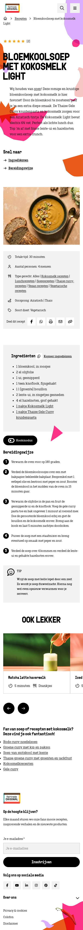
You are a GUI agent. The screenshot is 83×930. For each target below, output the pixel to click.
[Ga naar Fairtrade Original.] (5, 18)
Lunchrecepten (25, 281)
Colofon (8, 917)
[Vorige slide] (9, 708)
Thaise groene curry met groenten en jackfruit (37, 758)
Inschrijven (42, 862)
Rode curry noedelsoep (20, 742)
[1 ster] (5, 41)
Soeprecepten (45, 281)
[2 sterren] (10, 41)
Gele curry (10, 769)
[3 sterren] (14, 41)
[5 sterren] (23, 41)
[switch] (20, 440)
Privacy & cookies (15, 910)
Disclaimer (10, 923)
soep (37, 89)
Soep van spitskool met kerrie (25, 753)
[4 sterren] (19, 41)
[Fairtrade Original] (11, 798)
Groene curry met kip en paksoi (26, 747)
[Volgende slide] (23, 708)
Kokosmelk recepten (54, 276)
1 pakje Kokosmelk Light (34, 406)
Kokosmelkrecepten (18, 764)
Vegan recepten (38, 286)
